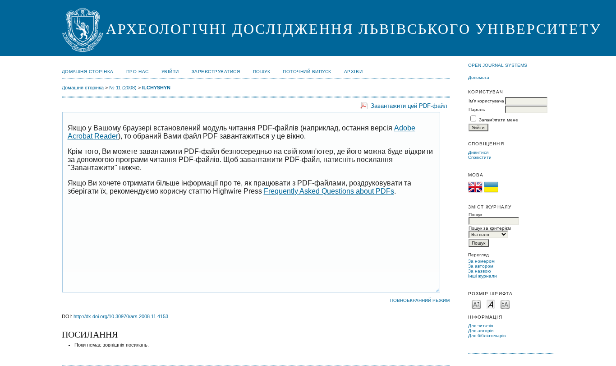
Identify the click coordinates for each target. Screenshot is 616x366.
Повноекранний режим (420, 300)
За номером (481, 261)
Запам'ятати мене (498, 119)
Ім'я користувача (486, 100)
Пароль (477, 109)
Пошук (262, 71)
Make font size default (490, 304)
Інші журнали (482, 275)
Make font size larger (505, 304)
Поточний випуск (307, 71)
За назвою (479, 271)
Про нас (137, 71)
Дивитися (478, 152)
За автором (480, 266)
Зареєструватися (216, 71)
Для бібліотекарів (487, 335)
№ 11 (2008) (123, 87)
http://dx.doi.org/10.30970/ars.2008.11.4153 (121, 316)
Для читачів (480, 325)
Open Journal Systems (497, 65)
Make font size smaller (476, 304)
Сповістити (480, 157)
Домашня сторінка (88, 71)
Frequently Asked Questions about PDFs (329, 191)
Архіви (353, 71)
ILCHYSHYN (156, 87)
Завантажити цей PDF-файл (409, 105)
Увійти (170, 71)
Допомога (478, 77)
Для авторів (480, 330)
